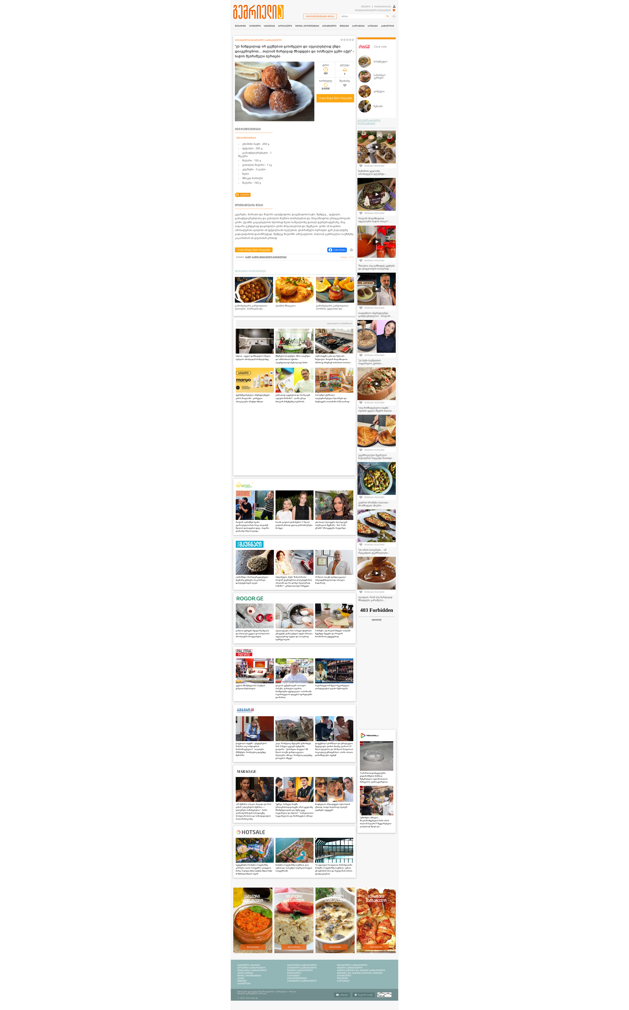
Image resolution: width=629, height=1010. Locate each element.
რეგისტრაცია (382, 6)
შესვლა (365, 6)
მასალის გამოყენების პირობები (252, 993)
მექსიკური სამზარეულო (252, 970)
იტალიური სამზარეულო (302, 965)
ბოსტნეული (344, 975)
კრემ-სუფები (245, 973)
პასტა (240, 978)
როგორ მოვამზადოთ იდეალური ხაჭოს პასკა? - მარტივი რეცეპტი (373, 221)
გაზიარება (340, 250)
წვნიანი (242, 981)
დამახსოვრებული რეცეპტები (373, 10)
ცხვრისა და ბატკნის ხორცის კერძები (359, 973)
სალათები (293, 975)
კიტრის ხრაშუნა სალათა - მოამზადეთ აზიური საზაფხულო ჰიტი (374, 505)
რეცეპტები (253, 947)
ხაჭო (248, 257)
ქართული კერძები (248, 965)
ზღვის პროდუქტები (249, 975)
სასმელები (243, 983)
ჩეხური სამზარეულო (349, 968)
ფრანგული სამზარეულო (352, 965)
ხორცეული (294, 973)
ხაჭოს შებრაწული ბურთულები (269, 257)
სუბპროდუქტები (297, 978)
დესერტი (342, 978)
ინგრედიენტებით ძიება (320, 16)
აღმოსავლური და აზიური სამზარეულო (361, 970)
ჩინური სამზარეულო (300, 970)
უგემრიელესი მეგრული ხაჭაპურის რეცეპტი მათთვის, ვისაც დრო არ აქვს (376, 458)
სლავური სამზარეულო (251, 968)
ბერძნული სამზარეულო (302, 968)
